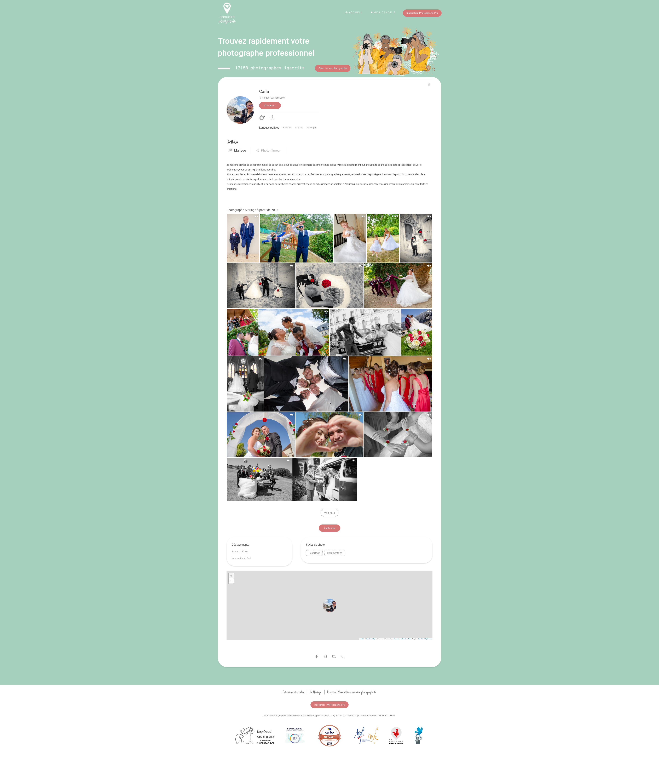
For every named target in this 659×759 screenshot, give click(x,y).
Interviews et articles (293, 692)
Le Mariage (315, 692)
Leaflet (362, 639)
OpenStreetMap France (425, 639)
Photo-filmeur (271, 150)
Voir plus (329, 513)
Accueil (355, 12)
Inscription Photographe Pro (422, 12)
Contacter (269, 105)
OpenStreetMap (370, 639)
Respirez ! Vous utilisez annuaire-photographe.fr (352, 692)
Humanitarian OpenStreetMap (402, 639)
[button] (329, 605)
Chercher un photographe (333, 68)
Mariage (240, 150)
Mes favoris (385, 12)
